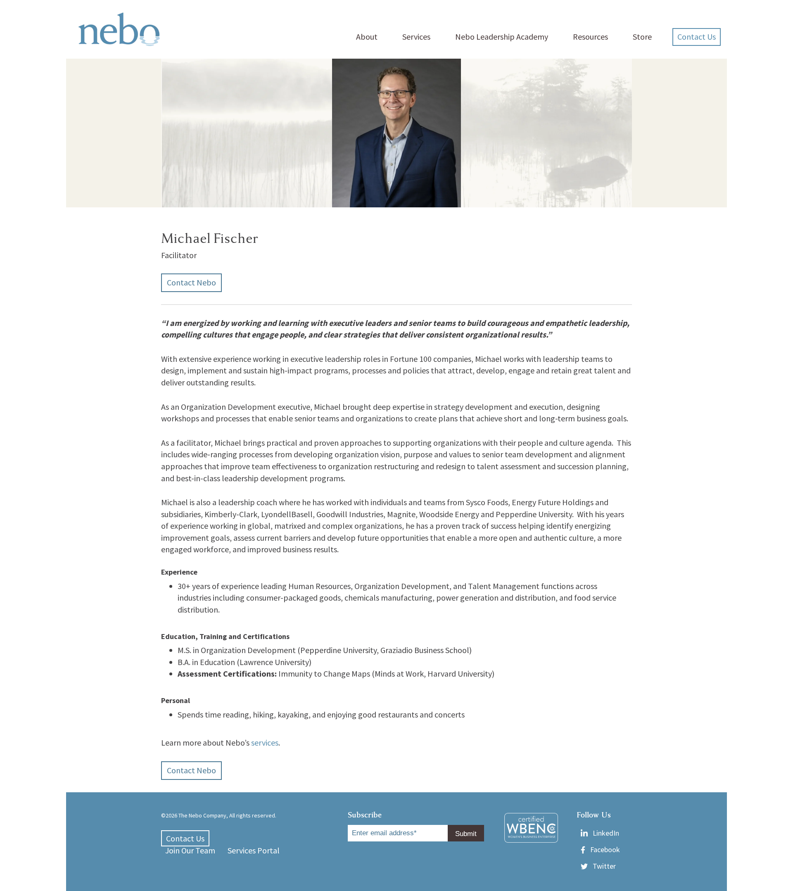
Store (642, 36)
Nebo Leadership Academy (501, 36)
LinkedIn (606, 833)
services (264, 742)
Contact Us (696, 36)
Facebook (605, 849)
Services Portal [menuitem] (254, 850)
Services (416, 36)
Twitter (604, 866)
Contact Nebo (191, 282)
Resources (590, 36)
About (367, 36)
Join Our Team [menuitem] (190, 850)
